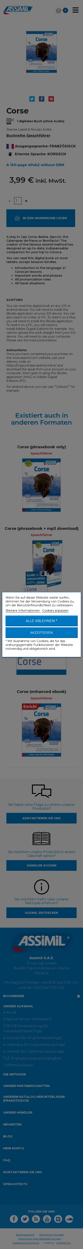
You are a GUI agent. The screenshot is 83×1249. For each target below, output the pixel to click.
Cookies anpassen (55, 610)
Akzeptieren (41, 632)
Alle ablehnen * (41, 621)
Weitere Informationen (23, 610)
